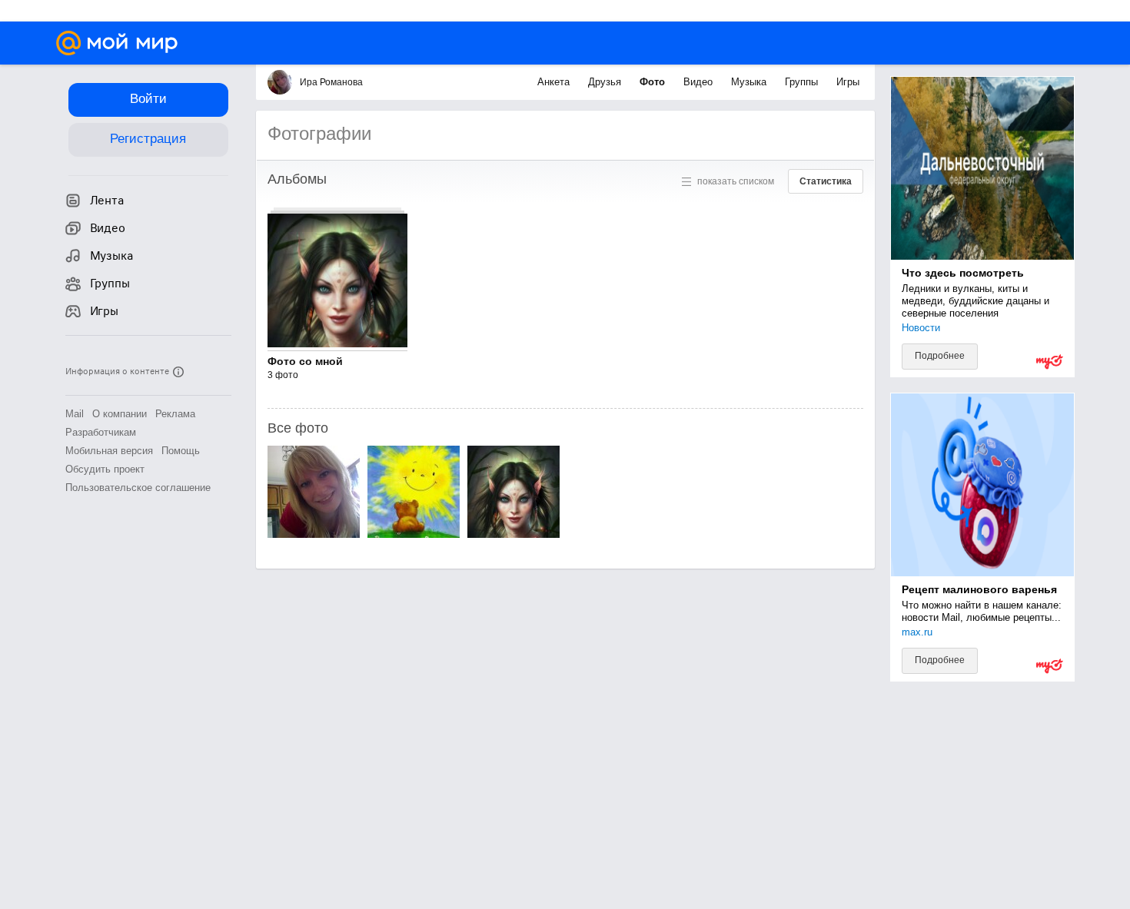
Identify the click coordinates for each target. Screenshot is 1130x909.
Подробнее (940, 355)
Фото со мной (305, 361)
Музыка (750, 82)
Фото (654, 82)
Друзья (606, 82)
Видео (699, 82)
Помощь (180, 450)
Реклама (175, 414)
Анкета (555, 82)
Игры (847, 82)
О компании (119, 414)
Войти (148, 98)
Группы (803, 82)
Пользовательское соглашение (138, 487)
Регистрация (148, 138)
